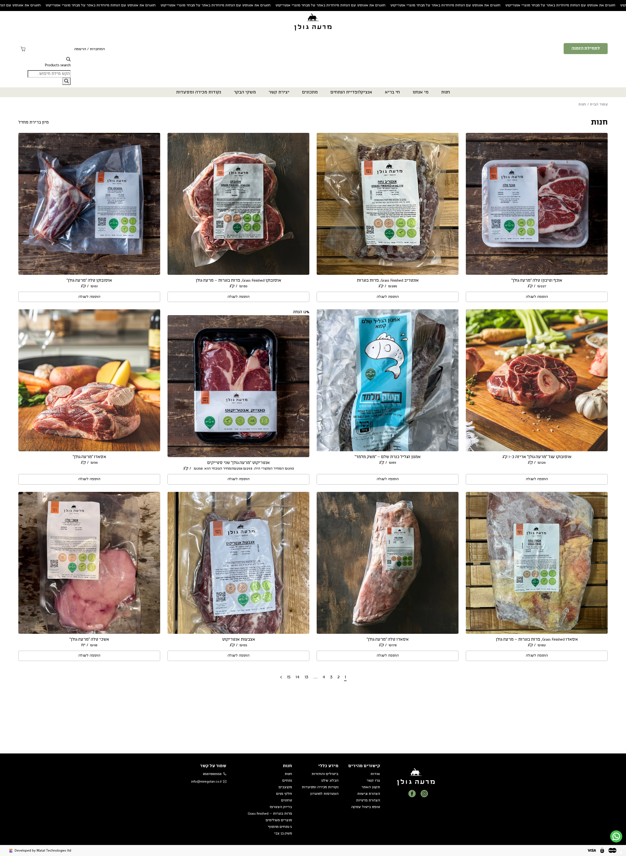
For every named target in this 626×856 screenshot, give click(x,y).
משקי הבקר (245, 92)
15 (289, 677)
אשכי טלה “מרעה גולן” (89, 639)
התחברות (97, 49)
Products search (58, 65)
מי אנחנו (420, 92)
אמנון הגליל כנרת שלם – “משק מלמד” (388, 457)
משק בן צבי (283, 833)
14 (297, 677)
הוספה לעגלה (537, 296)
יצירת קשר (278, 92)
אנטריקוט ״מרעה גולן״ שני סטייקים (238, 463)
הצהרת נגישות (368, 793)
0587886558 (212, 774)
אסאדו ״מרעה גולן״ (89, 457)
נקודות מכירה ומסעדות (198, 92)
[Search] (66, 81)
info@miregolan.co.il (206, 781)
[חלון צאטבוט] (573, 789)
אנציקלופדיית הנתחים (351, 92)
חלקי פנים (284, 793)
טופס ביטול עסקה (365, 807)
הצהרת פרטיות (368, 800)
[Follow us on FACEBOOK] (412, 793)
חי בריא (392, 92)
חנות (445, 92)
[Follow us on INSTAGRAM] (424, 793)
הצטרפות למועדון (324, 793)
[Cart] (23, 49)
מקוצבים (285, 787)
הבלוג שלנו (329, 780)
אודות (375, 774)
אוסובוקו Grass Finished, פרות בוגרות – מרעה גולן (238, 280)
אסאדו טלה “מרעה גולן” (388, 639)
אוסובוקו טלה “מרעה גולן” (89, 280)
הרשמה (80, 49)
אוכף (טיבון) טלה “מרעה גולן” (536, 280)
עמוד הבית (599, 104)
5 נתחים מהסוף (280, 826)
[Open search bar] (68, 59)
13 (306, 677)
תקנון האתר (370, 787)
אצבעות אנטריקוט (238, 639)
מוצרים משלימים (279, 820)
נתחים (287, 780)
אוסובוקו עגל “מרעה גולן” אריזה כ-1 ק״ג (536, 457)
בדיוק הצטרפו (280, 807)
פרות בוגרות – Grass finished (270, 813)
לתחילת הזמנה (585, 48)
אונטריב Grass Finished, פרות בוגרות (388, 280)
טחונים (286, 800)
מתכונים (310, 92)
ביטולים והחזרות (325, 774)
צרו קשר (373, 780)
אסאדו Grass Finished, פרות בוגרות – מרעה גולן (537, 639)
